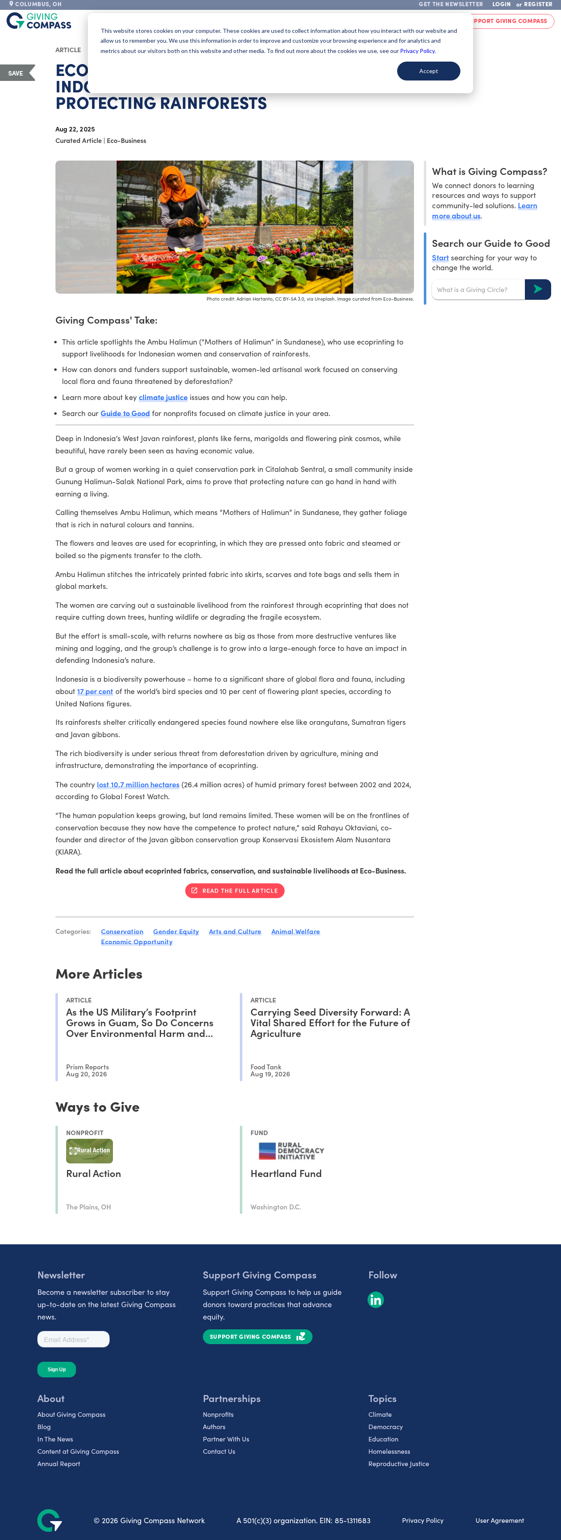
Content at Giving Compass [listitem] (78, 1451)
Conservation (122, 930)
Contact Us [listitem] (219, 1451)
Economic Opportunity (136, 941)
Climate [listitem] (380, 1414)
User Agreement (500, 1520)
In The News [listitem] (55, 1438)
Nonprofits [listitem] (218, 1414)
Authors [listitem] (214, 1426)
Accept (428, 70)
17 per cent (95, 691)
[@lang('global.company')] (39, 20)
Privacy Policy (423, 1520)
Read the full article (240, 890)
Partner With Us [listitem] (226, 1438)
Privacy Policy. (418, 50)
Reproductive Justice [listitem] (398, 1463)
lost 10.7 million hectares (138, 784)
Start (440, 257)
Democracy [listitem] (385, 1426)
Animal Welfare (295, 930)
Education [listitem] (383, 1438)
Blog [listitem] (44, 1426)
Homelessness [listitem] (389, 1451)
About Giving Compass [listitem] (71, 1414)
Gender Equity (176, 930)
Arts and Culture (235, 930)
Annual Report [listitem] (58, 1463)
